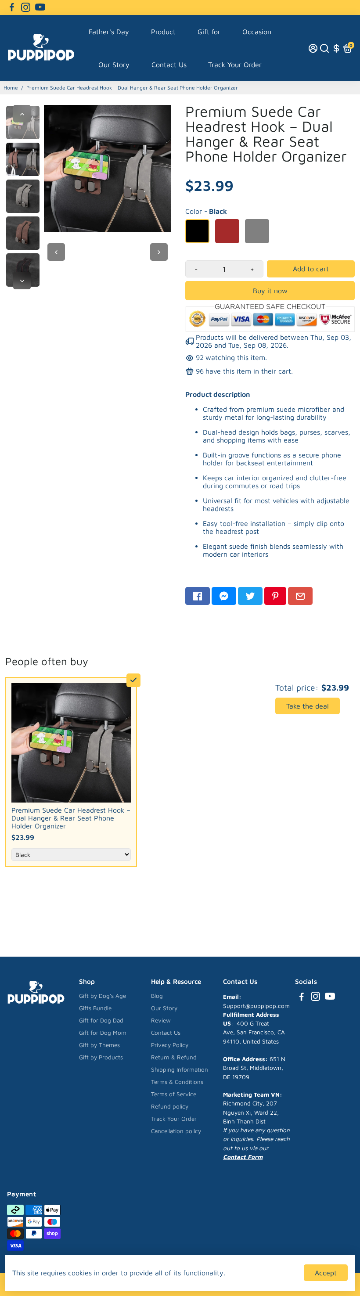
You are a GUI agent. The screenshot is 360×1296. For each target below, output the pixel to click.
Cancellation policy (176, 1130)
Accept (326, 1273)
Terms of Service (173, 1094)
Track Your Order (235, 64)
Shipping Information (179, 1069)
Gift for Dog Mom (102, 1032)
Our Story (114, 64)
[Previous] (22, 113)
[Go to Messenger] (224, 596)
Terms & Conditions (177, 1081)
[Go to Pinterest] (275, 596)
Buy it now (270, 291)
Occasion (256, 32)
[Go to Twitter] (250, 596)
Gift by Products (101, 1057)
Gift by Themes (99, 1044)
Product (163, 32)
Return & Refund (174, 1057)
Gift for (209, 32)
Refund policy (169, 1106)
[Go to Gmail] (300, 596)
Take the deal (307, 706)
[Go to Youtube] (40, 7)
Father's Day (109, 32)
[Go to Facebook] (12, 7)
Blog (157, 995)
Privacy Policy (169, 1044)
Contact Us (169, 64)
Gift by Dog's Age (102, 995)
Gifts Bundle (95, 1008)
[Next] (22, 280)
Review (161, 1020)
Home (11, 87)
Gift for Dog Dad (101, 1020)
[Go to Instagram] (25, 7)
